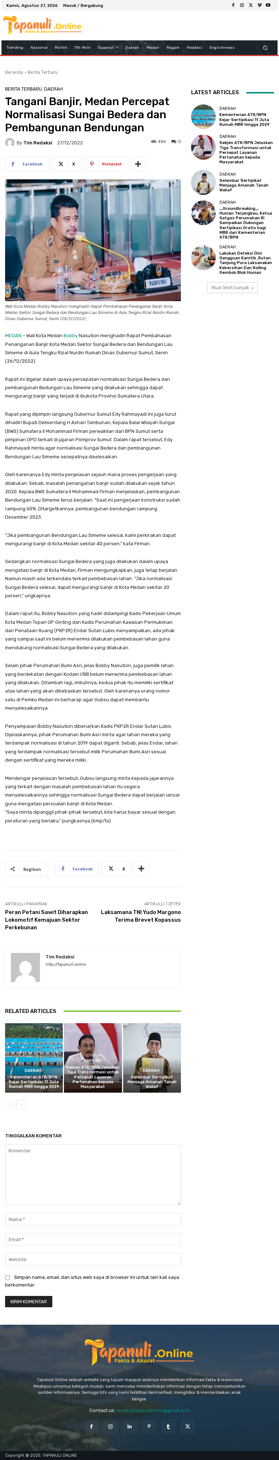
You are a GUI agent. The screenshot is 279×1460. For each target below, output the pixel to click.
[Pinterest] (149, 1427)
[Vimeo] (259, 5)
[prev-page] (9, 1104)
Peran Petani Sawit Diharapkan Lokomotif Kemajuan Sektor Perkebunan (46, 920)
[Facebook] (233, 5)
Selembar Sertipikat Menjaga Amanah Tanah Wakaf (152, 1082)
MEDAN (13, 335)
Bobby (71, 335)
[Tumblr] (168, 1427)
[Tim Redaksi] (11, 142)
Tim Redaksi (37, 142)
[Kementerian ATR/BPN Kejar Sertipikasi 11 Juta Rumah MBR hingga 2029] (34, 1058)
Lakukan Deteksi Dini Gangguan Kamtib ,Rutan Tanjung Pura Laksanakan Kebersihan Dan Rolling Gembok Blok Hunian (245, 263)
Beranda (14, 72)
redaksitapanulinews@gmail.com (153, 1410)
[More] (138, 164)
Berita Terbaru (43, 72)
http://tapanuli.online (65, 964)
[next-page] (21, 1104)
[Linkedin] (130, 1427)
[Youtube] (268, 5)
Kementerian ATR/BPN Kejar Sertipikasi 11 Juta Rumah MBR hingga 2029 (34, 1082)
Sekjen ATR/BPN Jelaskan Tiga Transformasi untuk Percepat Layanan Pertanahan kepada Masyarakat (93, 1077)
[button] (265, 47)
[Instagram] (242, 5)
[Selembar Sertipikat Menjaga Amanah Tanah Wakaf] (152, 1058)
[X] (250, 5)
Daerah (53, 89)
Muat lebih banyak (230, 287)
